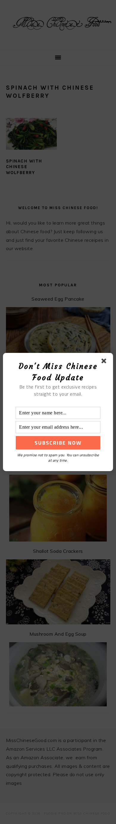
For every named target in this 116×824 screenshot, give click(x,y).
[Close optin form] (105, 362)
